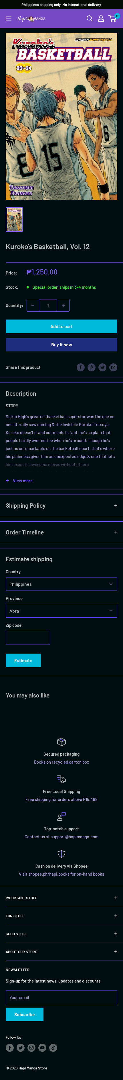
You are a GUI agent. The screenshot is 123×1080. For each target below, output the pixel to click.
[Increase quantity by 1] (63, 305)
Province (14, 598)
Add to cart (61, 326)
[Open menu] (8, 19)
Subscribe (24, 1014)
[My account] (101, 18)
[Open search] (90, 18)
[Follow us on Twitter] (21, 1048)
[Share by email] (113, 367)
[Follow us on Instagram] (31, 1048)
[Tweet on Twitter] (102, 367)
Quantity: (14, 305)
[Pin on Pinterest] (92, 367)
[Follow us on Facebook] (10, 1048)
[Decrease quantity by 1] (33, 305)
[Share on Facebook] (81, 367)
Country (13, 571)
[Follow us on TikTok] (53, 1048)
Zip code (13, 625)
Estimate (23, 660)
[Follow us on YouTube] (42, 1048)
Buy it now (61, 344)
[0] (112, 18)
